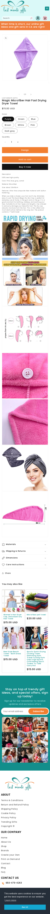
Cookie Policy (8, 813)
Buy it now (25, 167)
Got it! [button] (25, 907)
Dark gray (10, 131)
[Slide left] (19, 94)
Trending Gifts (9, 822)
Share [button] (8, 573)
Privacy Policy (8, 817)
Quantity (6, 137)
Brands (5, 850)
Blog (3, 867)
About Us (6, 842)
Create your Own (10, 854)
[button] (25, 544)
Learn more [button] (10, 900)
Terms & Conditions (12, 800)
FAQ (3, 872)
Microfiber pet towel (36, 615)
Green (21, 119)
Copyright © (8, 826)
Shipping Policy (9, 809)
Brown (8, 125)
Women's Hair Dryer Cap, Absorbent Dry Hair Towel (12, 617)
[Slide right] (31, 94)
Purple (8, 119)
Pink (33, 125)
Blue (33, 119)
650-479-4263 (14, 882)
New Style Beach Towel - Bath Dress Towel (12, 654)
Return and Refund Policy (15, 804)
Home (4, 837)
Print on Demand (10, 859)
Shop (4, 846)
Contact (5, 863)
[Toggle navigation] (47, 8)
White (21, 125)
